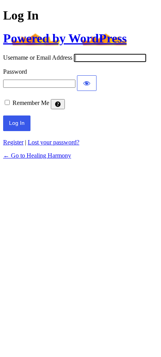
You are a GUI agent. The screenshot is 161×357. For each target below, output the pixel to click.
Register (13, 142)
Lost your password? (53, 142)
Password (15, 71)
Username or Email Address (37, 57)
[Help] (58, 104)
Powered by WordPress (65, 38)
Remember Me (31, 102)
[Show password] (87, 83)
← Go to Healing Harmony (37, 155)
